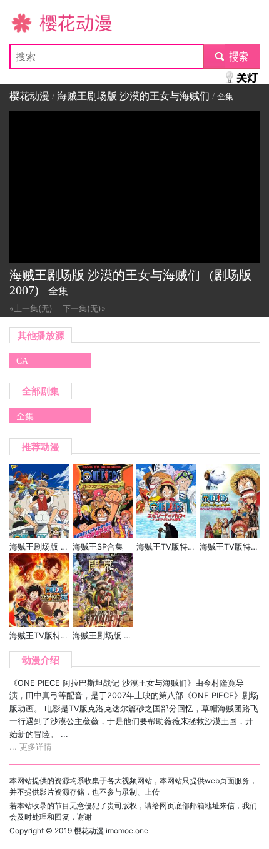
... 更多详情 (30, 746)
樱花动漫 (29, 22)
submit (232, 56)
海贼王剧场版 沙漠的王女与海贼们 (133, 96)
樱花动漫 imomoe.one (111, 830)
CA (22, 361)
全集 (25, 416)
